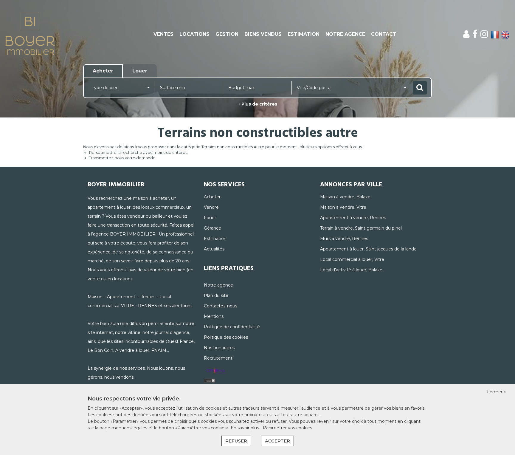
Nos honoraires (219, 347)
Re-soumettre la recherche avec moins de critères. (138, 152)
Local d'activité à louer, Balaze (351, 270)
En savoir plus (245, 428)
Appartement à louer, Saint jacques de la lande (368, 249)
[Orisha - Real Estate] (216, 371)
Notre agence (345, 34)
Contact (383, 34)
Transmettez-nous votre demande (122, 157)
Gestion (226, 34)
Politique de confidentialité (232, 326)
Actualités (214, 249)
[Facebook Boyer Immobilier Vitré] (474, 34)
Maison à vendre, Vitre (343, 207)
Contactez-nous (220, 306)
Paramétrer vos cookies (287, 428)
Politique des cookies (226, 337)
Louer (210, 217)
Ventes (163, 34)
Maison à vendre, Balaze (345, 196)
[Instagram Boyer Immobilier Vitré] (484, 34)
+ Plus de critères (257, 104)
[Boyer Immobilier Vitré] (46, 34)
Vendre (211, 207)
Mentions (214, 316)
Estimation (303, 34)
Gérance (212, 228)
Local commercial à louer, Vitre (352, 259)
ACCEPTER (277, 441)
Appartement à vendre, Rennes (353, 217)
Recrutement (218, 358)
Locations (194, 34)
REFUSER (236, 441)
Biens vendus (263, 34)
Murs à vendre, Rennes (344, 238)
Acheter (212, 196)
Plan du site (216, 295)
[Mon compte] (466, 34)
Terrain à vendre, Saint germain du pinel (361, 228)
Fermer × (496, 391)
